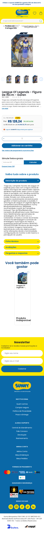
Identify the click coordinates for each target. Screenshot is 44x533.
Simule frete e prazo (12, 158)
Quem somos (22, 404)
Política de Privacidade (22, 411)
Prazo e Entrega (22, 414)
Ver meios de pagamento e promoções (18, 150)
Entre (23, 12)
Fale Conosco (22, 431)
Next (41, 79)
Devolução (22, 435)
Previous (3, 79)
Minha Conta (22, 451)
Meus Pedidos (22, 458)
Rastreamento (22, 438)
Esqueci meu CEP (8, 166)
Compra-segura (22, 407)
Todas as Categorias (11, 27)
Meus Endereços (22, 455)
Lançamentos (30, 27)
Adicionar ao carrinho (22, 145)
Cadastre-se (25, 15)
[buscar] (40, 21)
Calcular (33, 162)
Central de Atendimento (22, 428)
